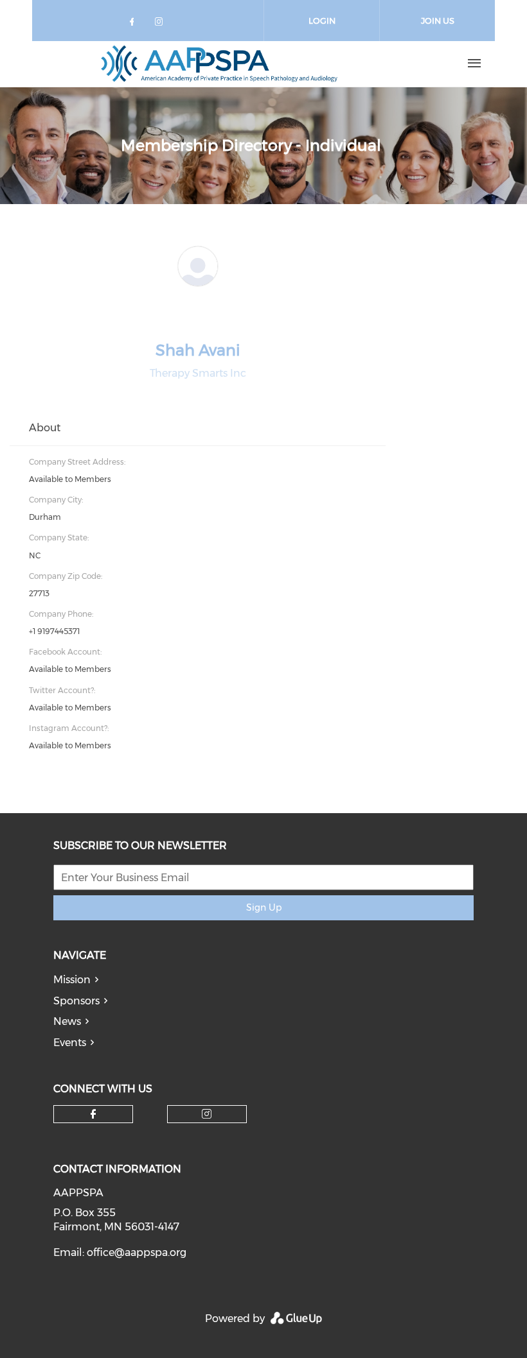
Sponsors (76, 1001)
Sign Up (263, 907)
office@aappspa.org (136, 1252)
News (67, 1021)
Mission (72, 980)
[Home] (219, 63)
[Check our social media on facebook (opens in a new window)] (134, 24)
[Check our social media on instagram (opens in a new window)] (161, 24)
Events (69, 1042)
